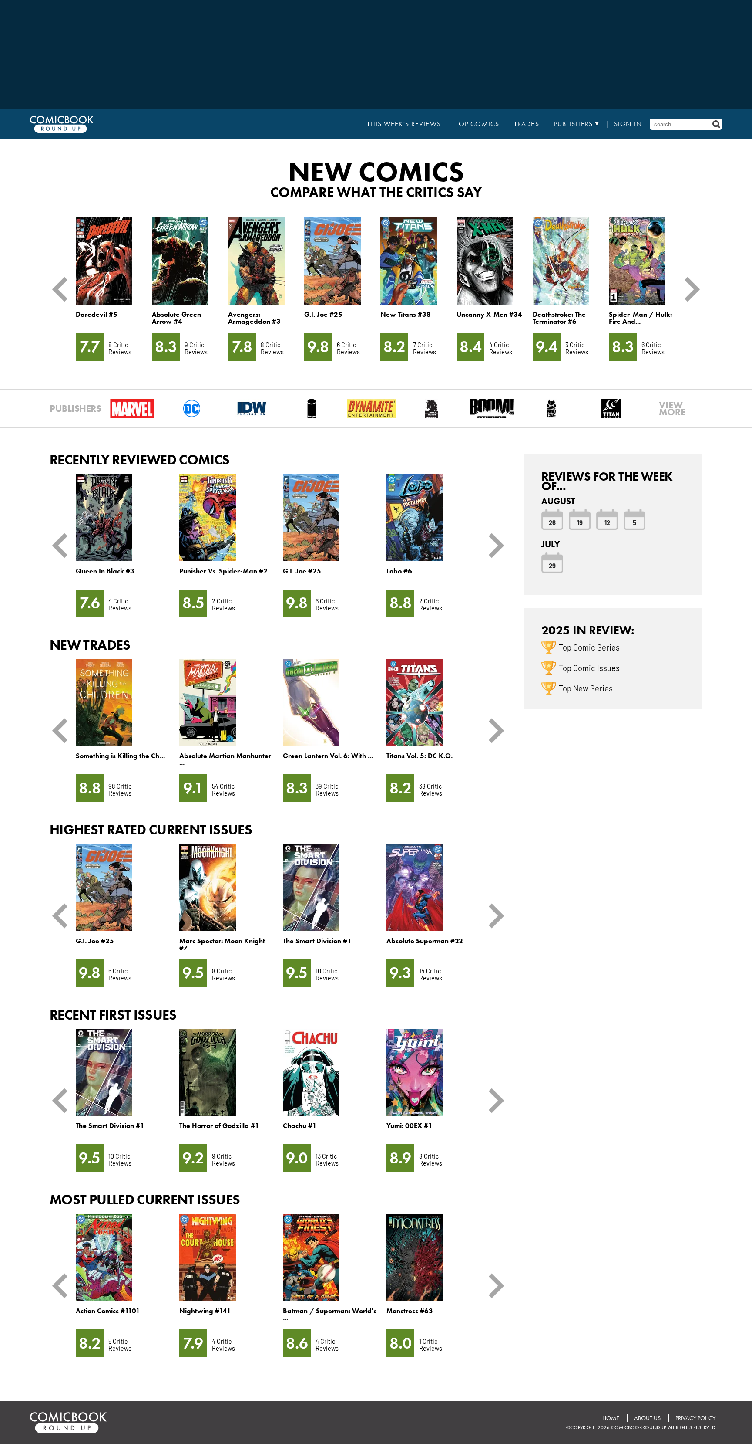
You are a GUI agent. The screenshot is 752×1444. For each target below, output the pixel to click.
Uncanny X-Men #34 (489, 314)
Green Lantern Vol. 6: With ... (328, 756)
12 (607, 522)
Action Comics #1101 (108, 1311)
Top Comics (477, 124)
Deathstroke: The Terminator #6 (559, 317)
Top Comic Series (589, 647)
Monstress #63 (409, 1311)
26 (552, 522)
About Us (647, 1418)
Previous (63, 289)
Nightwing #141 (205, 1311)
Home (610, 1418)
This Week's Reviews (404, 124)
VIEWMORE (672, 409)
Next (688, 289)
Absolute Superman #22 (424, 941)
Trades (526, 124)
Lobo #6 (399, 571)
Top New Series (586, 688)
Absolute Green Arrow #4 (176, 317)
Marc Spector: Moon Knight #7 (222, 944)
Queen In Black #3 (105, 571)
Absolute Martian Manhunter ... (225, 759)
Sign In (628, 124)
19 (580, 522)
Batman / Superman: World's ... (329, 1314)
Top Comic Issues (589, 667)
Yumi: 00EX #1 (409, 1126)
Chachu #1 (300, 1126)
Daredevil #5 (97, 314)
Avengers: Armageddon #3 (254, 317)
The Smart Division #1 (317, 941)
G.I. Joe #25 (323, 314)
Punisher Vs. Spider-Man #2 (223, 571)
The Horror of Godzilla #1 (219, 1126)
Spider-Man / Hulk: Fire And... (640, 317)
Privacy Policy (695, 1418)
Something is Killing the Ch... (120, 756)
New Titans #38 (405, 314)
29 (552, 565)
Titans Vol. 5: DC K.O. (419, 756)
